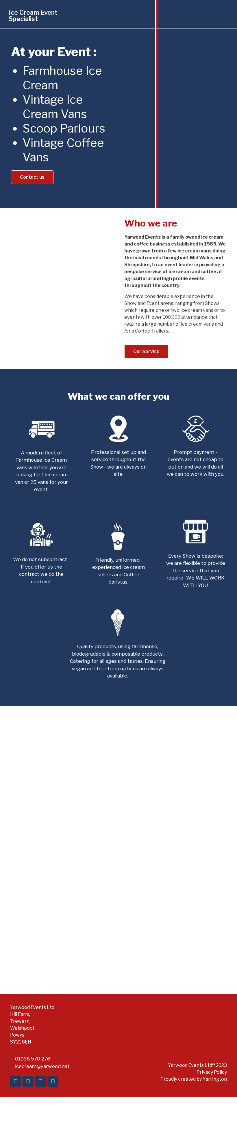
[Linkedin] (15, 1081)
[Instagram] (52, 1081)
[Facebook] (28, 1081)
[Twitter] (40, 1081)
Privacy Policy (212, 1072)
